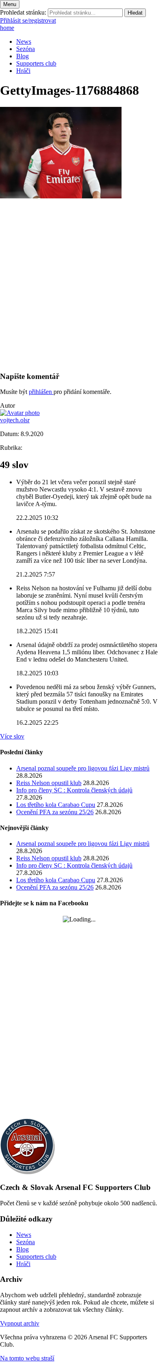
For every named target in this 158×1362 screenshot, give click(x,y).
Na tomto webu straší (27, 1358)
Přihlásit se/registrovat (28, 20)
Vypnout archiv (19, 1323)
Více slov (12, 736)
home (7, 27)
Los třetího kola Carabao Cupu (55, 804)
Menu (9, 4)
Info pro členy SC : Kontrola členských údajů (74, 790)
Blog (22, 56)
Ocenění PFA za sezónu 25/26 (55, 812)
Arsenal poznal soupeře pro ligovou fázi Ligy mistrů (82, 768)
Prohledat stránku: (23, 12)
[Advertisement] (79, 285)
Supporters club (36, 63)
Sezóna (25, 48)
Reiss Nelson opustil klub (48, 782)
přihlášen (41, 391)
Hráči (23, 70)
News (23, 41)
